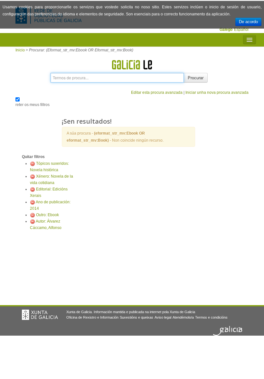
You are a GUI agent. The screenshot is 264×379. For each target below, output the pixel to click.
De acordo (248, 21)
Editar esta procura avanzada (157, 92)
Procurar (195, 78)
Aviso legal (163, 317)
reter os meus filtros (32, 104)
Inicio (20, 50)
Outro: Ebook (47, 215)
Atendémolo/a (183, 317)
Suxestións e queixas (136, 317)
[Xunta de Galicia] (40, 315)
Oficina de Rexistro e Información (92, 317)
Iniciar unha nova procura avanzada (217, 92)
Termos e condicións (211, 317)
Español (241, 29)
